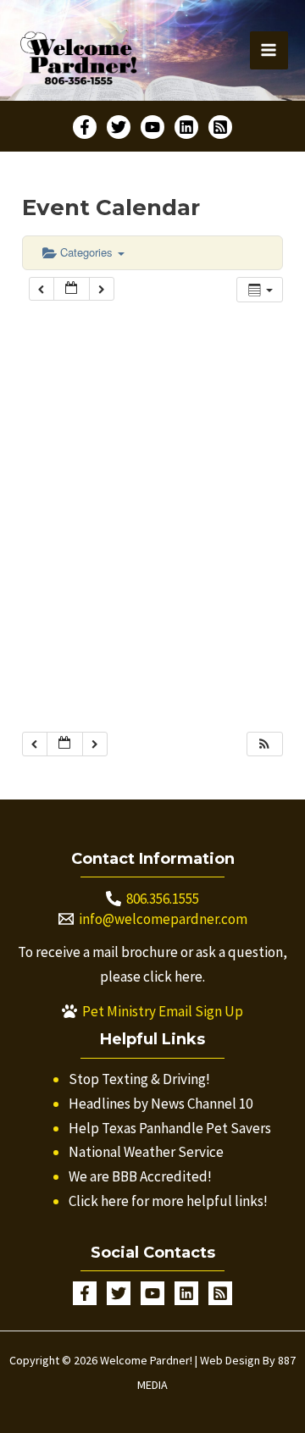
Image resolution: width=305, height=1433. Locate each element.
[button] (264, 744)
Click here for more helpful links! (168, 1201)
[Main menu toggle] (269, 50)
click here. (174, 976)
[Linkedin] (186, 127)
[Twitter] (118, 127)
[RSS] (220, 127)
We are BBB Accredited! (140, 1176)
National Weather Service (146, 1152)
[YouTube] (152, 127)
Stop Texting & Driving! (139, 1079)
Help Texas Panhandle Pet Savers (170, 1128)
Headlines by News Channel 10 (160, 1103)
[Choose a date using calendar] (71, 289)
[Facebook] (85, 127)
